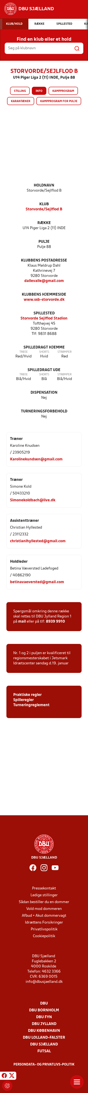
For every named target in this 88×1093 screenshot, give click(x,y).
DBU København (44, 1031)
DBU (44, 1003)
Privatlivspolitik (44, 929)
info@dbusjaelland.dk (44, 982)
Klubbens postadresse (44, 260)
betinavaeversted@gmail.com (37, 582)
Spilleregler (23, 700)
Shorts (44, 352)
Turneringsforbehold (44, 411)
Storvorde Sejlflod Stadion (44, 318)
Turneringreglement (31, 705)
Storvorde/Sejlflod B (44, 209)
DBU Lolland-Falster (44, 1038)
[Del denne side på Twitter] (12, 1076)
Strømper (64, 352)
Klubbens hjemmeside (44, 294)
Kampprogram (63, 91)
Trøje (23, 352)
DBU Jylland (44, 1024)
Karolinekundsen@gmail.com (36, 459)
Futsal (44, 1051)
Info (39, 91)
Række (44, 223)
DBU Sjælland (44, 1044)
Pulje (44, 242)
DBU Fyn (44, 1017)
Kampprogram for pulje (58, 101)
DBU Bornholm (44, 1010)
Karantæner (20, 101)
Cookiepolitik (44, 936)
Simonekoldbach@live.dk (32, 500)
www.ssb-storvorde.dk (44, 300)
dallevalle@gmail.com (44, 281)
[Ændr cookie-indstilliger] (7, 1086)
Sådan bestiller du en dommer (44, 902)
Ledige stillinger (44, 895)
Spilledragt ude (44, 370)
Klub (44, 204)
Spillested (44, 313)
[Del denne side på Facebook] (4, 1076)
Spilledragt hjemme (44, 347)
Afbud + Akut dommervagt (44, 916)
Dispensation (44, 393)
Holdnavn (44, 185)
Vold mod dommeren (44, 909)
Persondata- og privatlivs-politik (44, 1064)
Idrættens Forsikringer (44, 922)
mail (22, 621)
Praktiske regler (27, 695)
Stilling (20, 91)
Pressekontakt (44, 888)
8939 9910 (55, 621)
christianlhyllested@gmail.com (38, 541)
